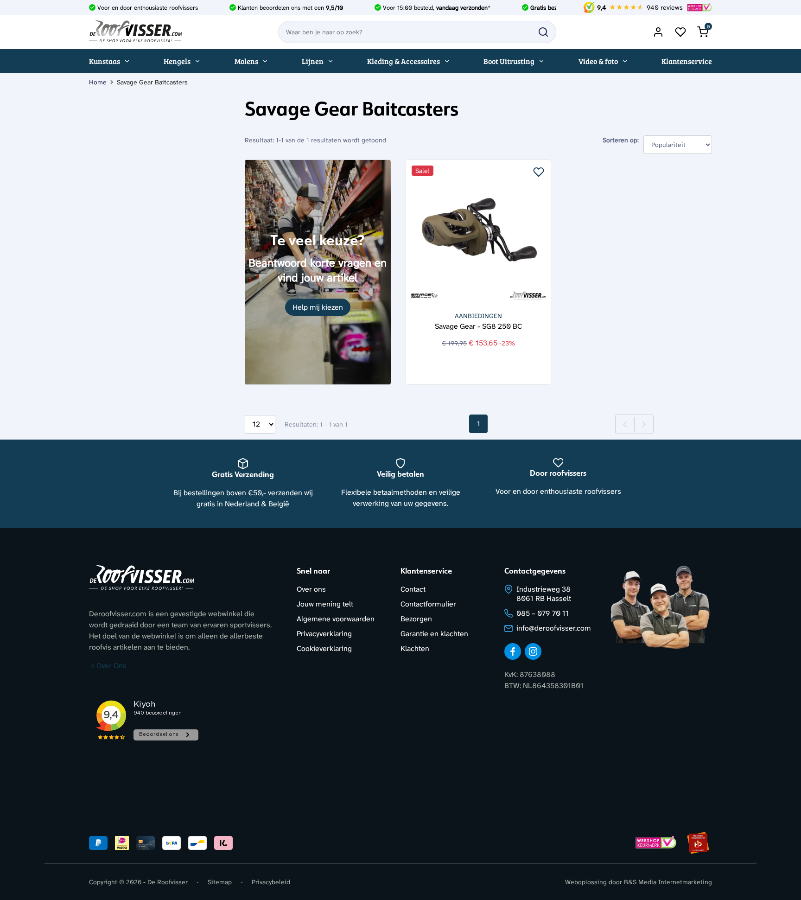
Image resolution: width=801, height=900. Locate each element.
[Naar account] (658, 32)
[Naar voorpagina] (135, 32)
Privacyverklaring (324, 633)
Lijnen (313, 61)
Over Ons (111, 665)
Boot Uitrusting (508, 61)
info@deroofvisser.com (553, 628)
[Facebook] (512, 651)
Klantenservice (686, 61)
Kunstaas (104, 61)
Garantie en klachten (434, 633)
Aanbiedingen (478, 316)
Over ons (311, 589)
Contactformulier (428, 604)
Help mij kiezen (317, 307)
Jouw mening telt (325, 604)
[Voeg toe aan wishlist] (538, 172)
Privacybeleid (271, 882)
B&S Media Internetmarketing (668, 882)
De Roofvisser (167, 882)
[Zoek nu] (543, 32)
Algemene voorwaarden (336, 619)
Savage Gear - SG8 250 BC (478, 325)
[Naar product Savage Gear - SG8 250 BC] (478, 232)
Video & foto (598, 61)
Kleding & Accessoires (403, 61)
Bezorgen (416, 619)
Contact (413, 589)
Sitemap (220, 882)
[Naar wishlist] (680, 32)
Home (98, 82)
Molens (246, 61)
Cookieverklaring (324, 648)
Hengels (177, 61)
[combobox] (417, 32)
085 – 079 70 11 (542, 613)
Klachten (414, 648)
